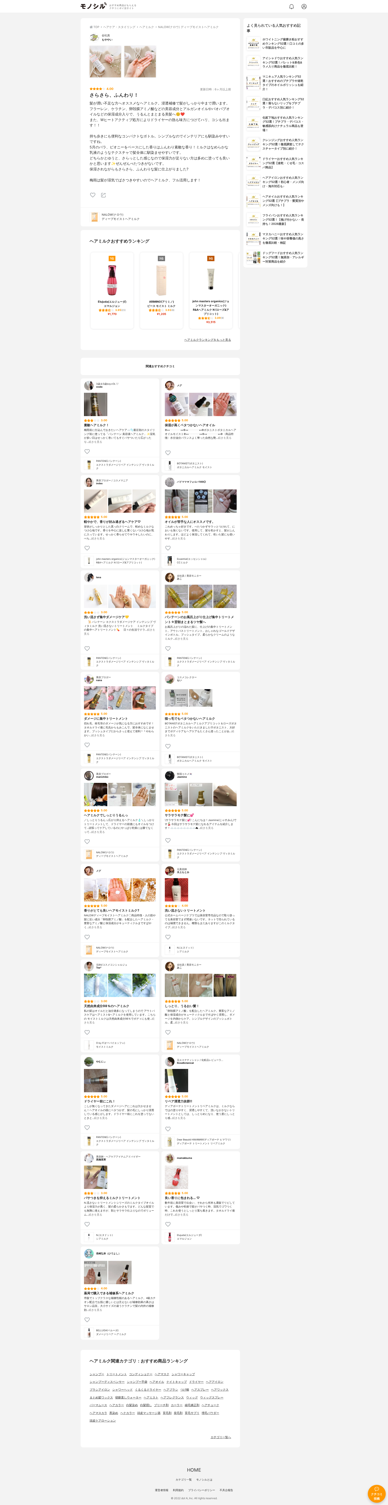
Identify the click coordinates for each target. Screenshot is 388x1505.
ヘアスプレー (200, 1389)
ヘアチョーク (210, 1405)
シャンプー (97, 1374)
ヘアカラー (116, 1405)
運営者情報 (161, 1490)
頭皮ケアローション (103, 1420)
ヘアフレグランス (172, 1397)
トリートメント (116, 1374)
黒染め (113, 1413)
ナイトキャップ (176, 1381)
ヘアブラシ (170, 1389)
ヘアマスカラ (98, 1413)
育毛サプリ (192, 1413)
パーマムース (98, 1405)
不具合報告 (226, 1490)
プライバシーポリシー (201, 1490)
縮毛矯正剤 (192, 1405)
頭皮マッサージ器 (149, 1413)
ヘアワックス (220, 1389)
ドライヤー (196, 1381)
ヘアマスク (162, 1374)
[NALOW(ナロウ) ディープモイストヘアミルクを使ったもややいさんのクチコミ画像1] (105, 61)
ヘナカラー (127, 1413)
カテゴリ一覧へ (221, 1437)
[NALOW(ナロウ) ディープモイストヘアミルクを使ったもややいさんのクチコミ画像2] (140, 61)
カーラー (177, 1405)
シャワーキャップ (183, 1374)
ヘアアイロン (214, 1381)
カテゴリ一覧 (184, 1479)
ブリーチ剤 (161, 1405)
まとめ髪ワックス (101, 1397)
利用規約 (178, 1490)
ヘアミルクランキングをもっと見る (207, 339)
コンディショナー (140, 1374)
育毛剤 (167, 1413)
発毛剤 (178, 1413)
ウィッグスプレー (211, 1397)
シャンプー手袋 (137, 1381)
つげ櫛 (184, 1389)
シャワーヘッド (122, 1389)
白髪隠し (146, 1405)
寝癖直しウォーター (128, 1397)
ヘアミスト (151, 1397)
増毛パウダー (210, 1413)
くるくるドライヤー (148, 1389)
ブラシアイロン (100, 1389)
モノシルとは (204, 1479)
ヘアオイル (157, 1381)
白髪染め (132, 1405)
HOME (194, 1470)
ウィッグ (192, 1397)
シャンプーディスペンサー (107, 1381)
